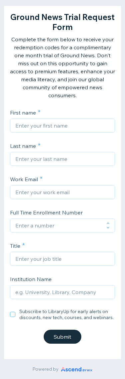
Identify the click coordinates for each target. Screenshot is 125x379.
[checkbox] (12, 314)
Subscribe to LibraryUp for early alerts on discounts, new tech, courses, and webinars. (66, 314)
